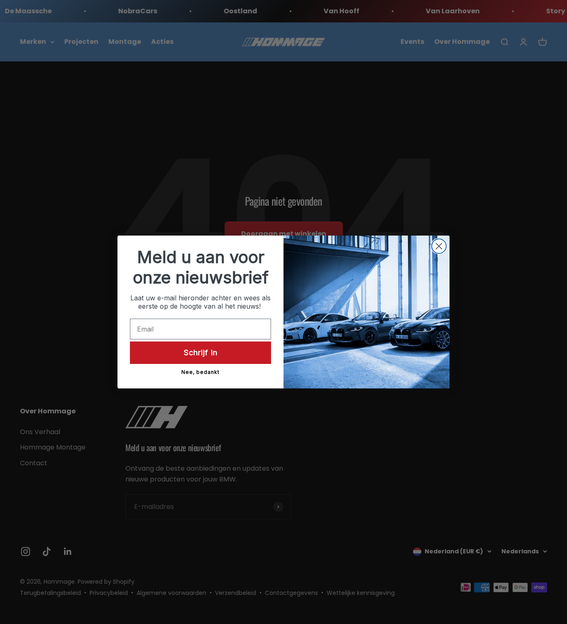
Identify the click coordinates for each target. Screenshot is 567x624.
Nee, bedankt (200, 372)
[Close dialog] (439, 246)
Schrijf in (201, 352)
